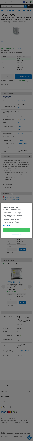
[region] (16, 220)
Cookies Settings (16, 234)
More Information (7, 225)
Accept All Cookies (16, 229)
